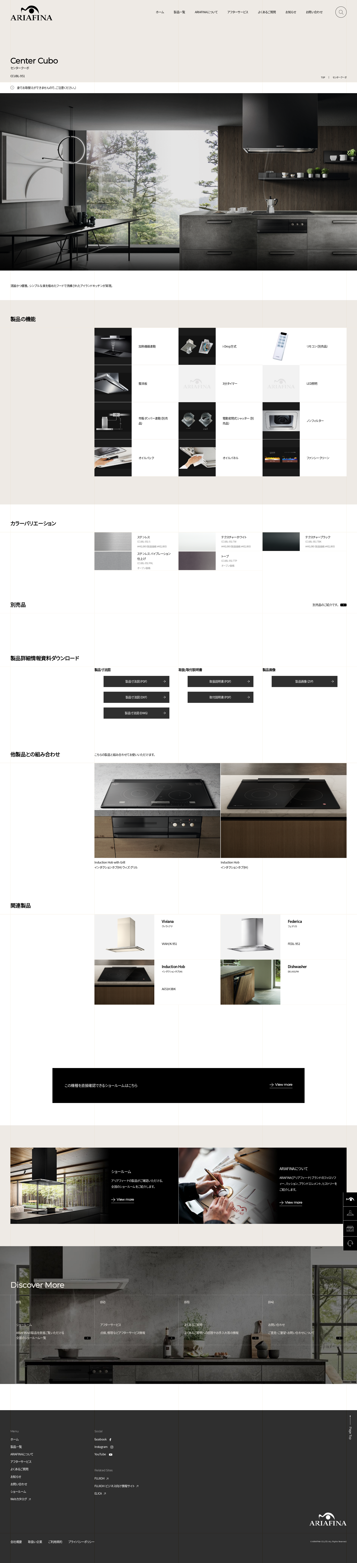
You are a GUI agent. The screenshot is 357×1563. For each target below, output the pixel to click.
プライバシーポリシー (81, 1541)
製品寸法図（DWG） (136, 713)
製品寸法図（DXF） (137, 697)
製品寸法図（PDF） (136, 681)
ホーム (160, 12)
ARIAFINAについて (206, 12)
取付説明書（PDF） (220, 697)
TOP (323, 77)
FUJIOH (99, 1478)
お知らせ (290, 12)
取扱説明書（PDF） (220, 681)
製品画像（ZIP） (304, 681)
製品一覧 (179, 12)
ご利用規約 (55, 1541)
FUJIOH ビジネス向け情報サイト (114, 1486)
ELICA (98, 1493)
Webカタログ (18, 1499)
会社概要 (16, 1541)
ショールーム (18, 1491)
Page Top (350, 1433)
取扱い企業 (35, 1541)
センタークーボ (340, 77)
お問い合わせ (314, 12)
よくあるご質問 (267, 12)
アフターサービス (237, 12)
